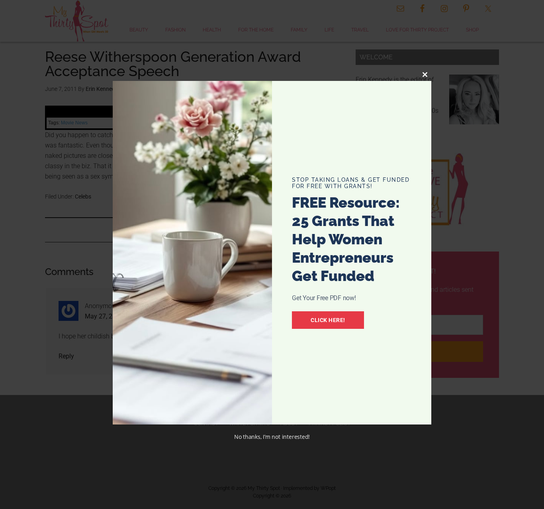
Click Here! (328, 320)
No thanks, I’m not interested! (272, 436)
